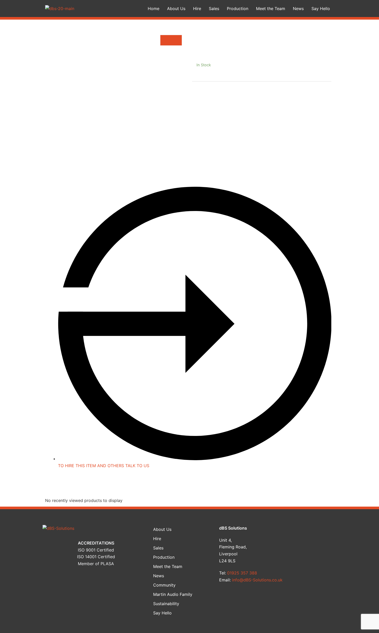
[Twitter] (315, 546)
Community (164, 585)
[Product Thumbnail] (171, 40)
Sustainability (166, 603)
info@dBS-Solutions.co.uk (257, 579)
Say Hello (320, 8)
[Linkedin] (315, 560)
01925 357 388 (242, 572)
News (298, 8)
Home (153, 8)
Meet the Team (270, 8)
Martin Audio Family (172, 594)
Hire (197, 8)
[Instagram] (315, 575)
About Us (176, 8)
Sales (214, 8)
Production (237, 8)
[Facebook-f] (315, 531)
